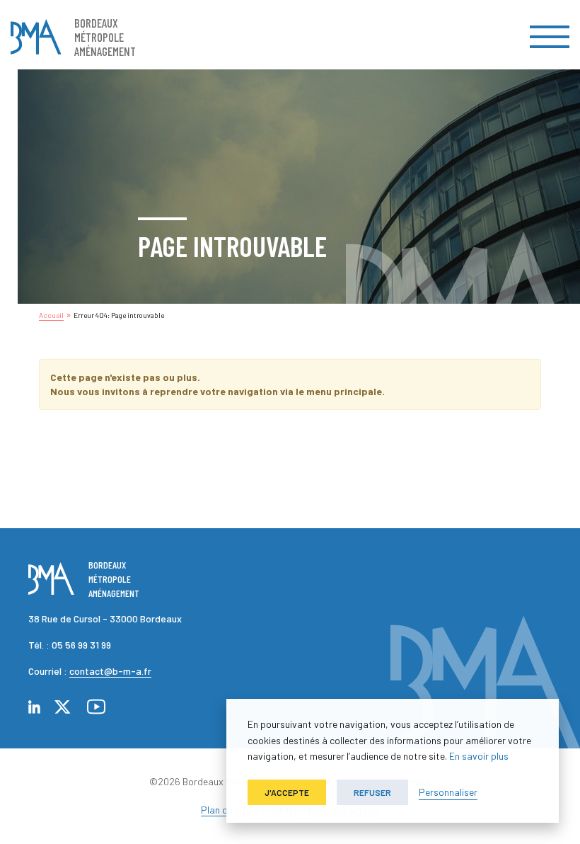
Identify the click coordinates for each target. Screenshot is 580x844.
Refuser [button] (372, 792)
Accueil (51, 315)
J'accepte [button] (287, 792)
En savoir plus (479, 756)
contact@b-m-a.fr (110, 671)
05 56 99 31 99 (81, 645)
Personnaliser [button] (448, 792)
